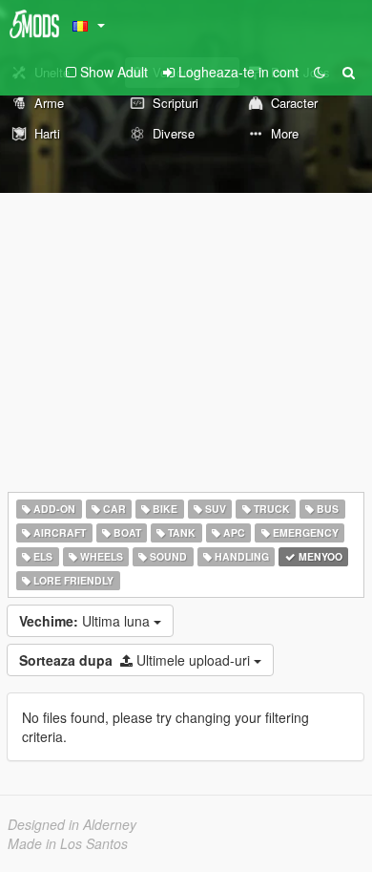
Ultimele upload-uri (136, 660)
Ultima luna (86, 620)
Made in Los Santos (68, 843)
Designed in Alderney (72, 824)
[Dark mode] (319, 72)
